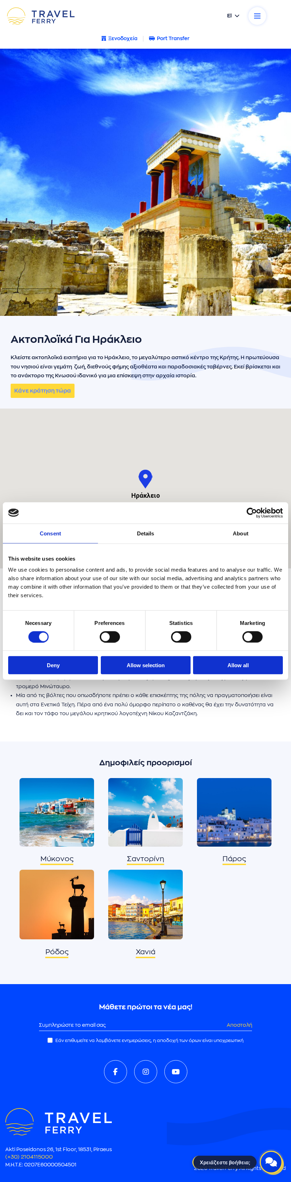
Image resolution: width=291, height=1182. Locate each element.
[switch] (110, 636)
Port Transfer (173, 38)
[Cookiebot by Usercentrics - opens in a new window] (252, 512)
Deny (53, 665)
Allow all (238, 665)
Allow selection (146, 665)
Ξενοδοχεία (122, 38)
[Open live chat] (271, 1162)
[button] (145, 479)
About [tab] (240, 533)
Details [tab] (145, 533)
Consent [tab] (50, 533)
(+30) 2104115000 (29, 1157)
